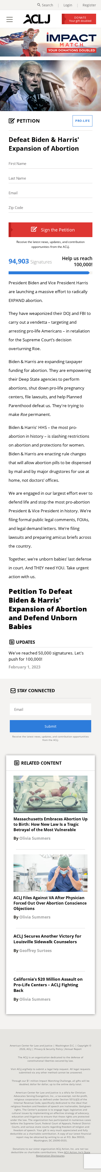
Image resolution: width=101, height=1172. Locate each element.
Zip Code (16, 207)
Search (47, 5)
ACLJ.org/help (24, 1069)
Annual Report (73, 1049)
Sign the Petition (58, 230)
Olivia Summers (34, 838)
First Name (17, 163)
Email (13, 192)
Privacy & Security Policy (48, 1049)
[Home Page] (36, 19)
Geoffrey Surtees (35, 950)
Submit (50, 726)
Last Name (17, 178)
